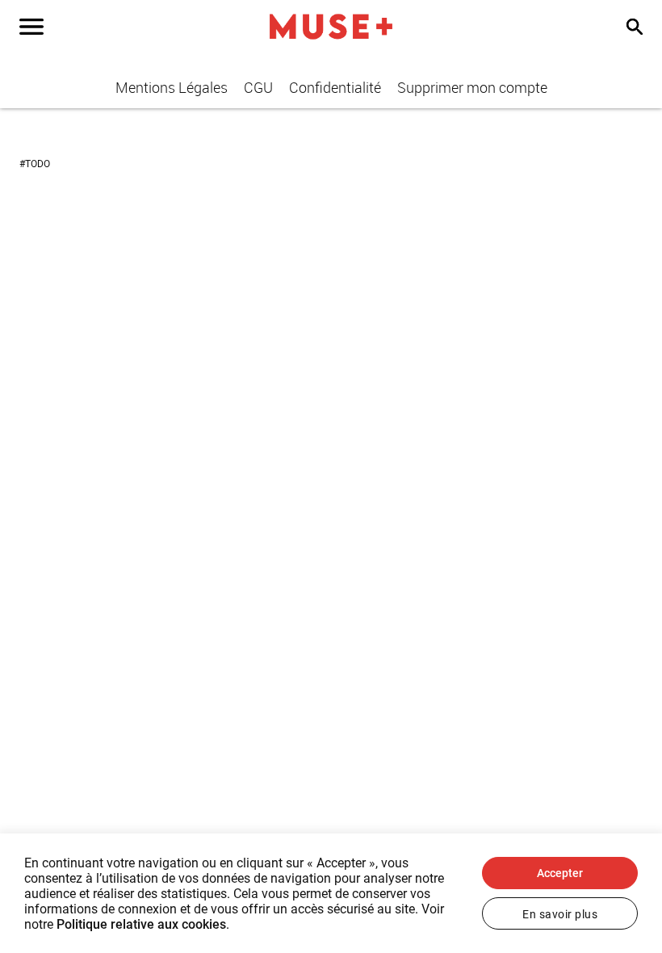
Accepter (560, 873)
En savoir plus (559, 914)
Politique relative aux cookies (141, 924)
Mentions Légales (171, 87)
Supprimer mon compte (472, 87)
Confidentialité (335, 87)
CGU (258, 87)
